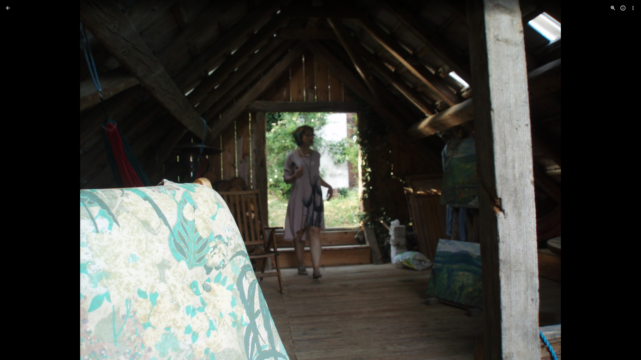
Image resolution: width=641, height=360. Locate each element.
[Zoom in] (613, 8)
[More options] (633, 8)
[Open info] (623, 8)
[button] (14, 180)
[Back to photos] (8, 8)
